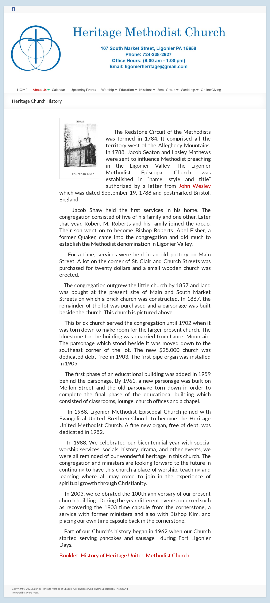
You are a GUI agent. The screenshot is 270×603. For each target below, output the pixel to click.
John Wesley (195, 185)
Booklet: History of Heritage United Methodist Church (124, 555)
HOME (22, 90)
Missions (145, 90)
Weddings (188, 90)
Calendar (58, 90)
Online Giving (211, 90)
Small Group (167, 90)
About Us (40, 90)
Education (126, 90)
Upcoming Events (83, 90)
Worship (107, 90)
